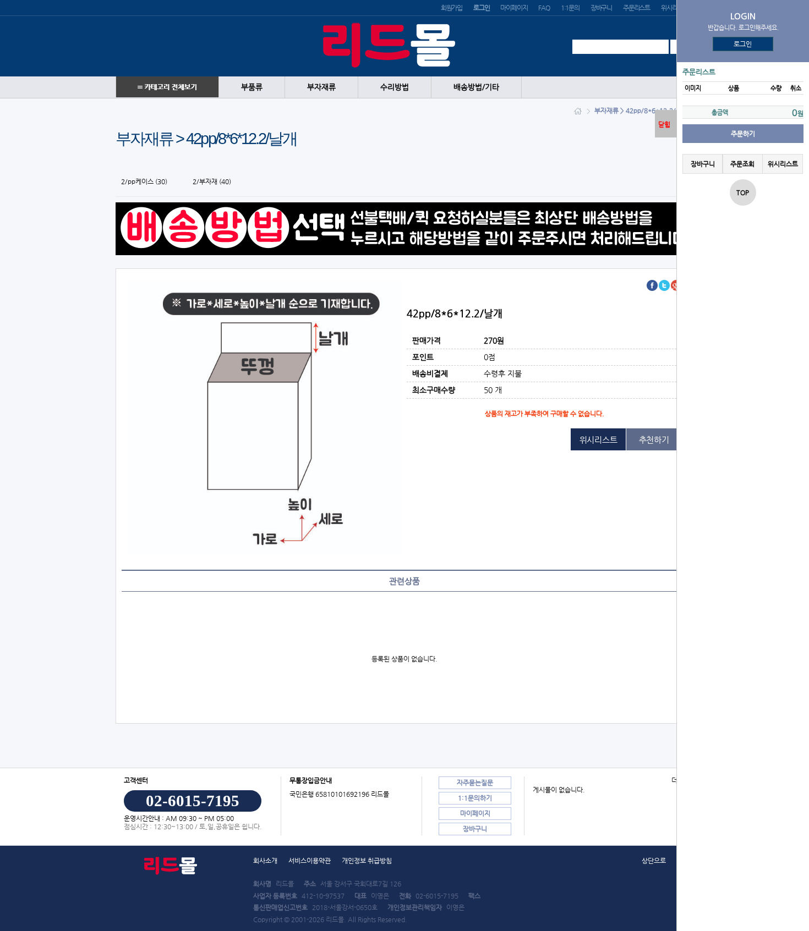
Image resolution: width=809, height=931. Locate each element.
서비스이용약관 (309, 860)
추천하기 (654, 439)
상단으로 (654, 860)
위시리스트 (674, 8)
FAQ (543, 8)
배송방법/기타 (476, 87)
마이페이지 (513, 8)
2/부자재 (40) (212, 181)
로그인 (743, 44)
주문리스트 (636, 8)
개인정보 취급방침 (367, 860)
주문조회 (742, 164)
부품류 (252, 87)
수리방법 (394, 87)
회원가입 (451, 8)
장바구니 (601, 8)
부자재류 (321, 87)
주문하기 (743, 133)
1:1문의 (570, 8)
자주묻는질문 (475, 782)
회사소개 (265, 860)
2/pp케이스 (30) (144, 181)
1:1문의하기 (475, 798)
